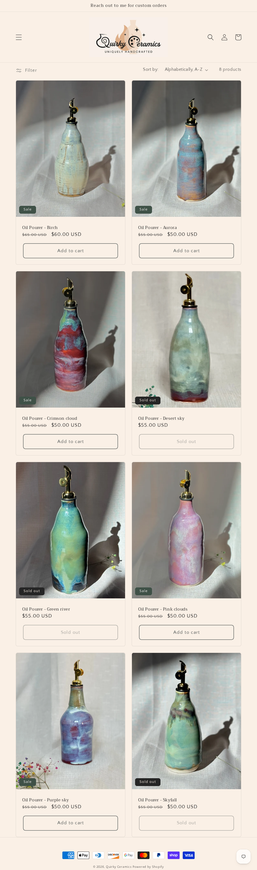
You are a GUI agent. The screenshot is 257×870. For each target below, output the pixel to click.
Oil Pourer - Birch (40, 228)
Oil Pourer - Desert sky (161, 418)
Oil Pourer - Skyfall (157, 800)
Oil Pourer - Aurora (157, 228)
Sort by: (150, 69)
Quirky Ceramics (119, 867)
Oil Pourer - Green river (46, 609)
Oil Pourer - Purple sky (45, 800)
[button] (19, 37)
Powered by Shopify (148, 867)
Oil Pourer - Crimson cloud (49, 418)
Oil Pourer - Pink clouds (162, 609)
